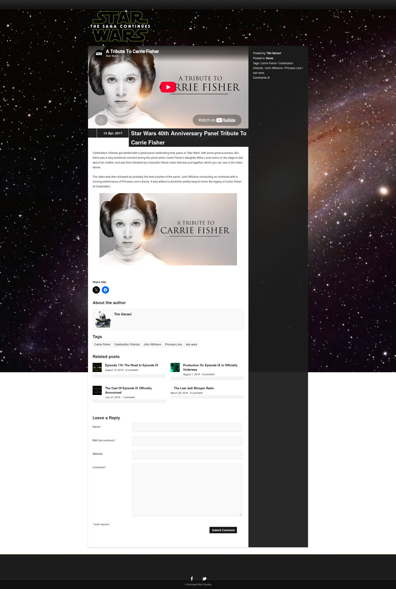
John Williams (152, 344)
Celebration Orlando (127, 344)
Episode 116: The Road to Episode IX (131, 365)
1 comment (128, 397)
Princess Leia (173, 344)
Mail (104, 440)
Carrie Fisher (102, 344)
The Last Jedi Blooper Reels (194, 388)
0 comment (132, 370)
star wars (191, 344)
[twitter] (204, 578)
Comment (99, 467)
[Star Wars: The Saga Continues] (144, 26)
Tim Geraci (123, 314)
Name (97, 426)
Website (98, 454)
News (269, 58)
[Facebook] (191, 578)
